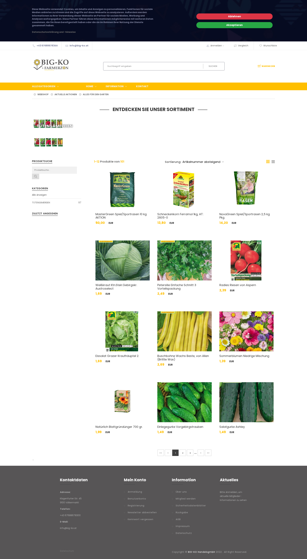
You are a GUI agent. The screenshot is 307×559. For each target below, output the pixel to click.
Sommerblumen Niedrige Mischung (244, 356)
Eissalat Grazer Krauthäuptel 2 (117, 356)
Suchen (213, 66)
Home (89, 86)
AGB (178, 519)
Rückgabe (182, 512)
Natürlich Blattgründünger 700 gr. (119, 427)
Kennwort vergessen (140, 519)
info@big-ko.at (79, 45)
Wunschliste (270, 45)
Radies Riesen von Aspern (237, 285)
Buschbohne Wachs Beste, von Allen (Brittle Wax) (183, 357)
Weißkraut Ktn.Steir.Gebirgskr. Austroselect (116, 287)
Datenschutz (184, 533)
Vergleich (243, 45)
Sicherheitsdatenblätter (191, 505)
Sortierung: (173, 162)
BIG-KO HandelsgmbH (201, 552)
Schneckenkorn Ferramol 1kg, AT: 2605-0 (180, 216)
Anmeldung (135, 491)
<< (160, 453)
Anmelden (216, 45)
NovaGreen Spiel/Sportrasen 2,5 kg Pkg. (244, 216)
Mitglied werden (186, 498)
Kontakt (142, 86)
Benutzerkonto (137, 498)
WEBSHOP (43, 94)
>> (208, 453)
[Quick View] (134, 202)
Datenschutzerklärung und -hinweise (54, 32)
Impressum (183, 526)
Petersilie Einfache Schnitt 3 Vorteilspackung (176, 287)
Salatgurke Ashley (232, 427)
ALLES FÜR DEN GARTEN (96, 94)
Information (115, 86)
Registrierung (136, 505)
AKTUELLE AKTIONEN (66, 94)
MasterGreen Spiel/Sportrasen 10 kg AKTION (121, 216)
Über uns (181, 491)
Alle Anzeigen (39, 195)
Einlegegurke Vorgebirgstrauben (180, 427)
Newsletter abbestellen (142, 512)
